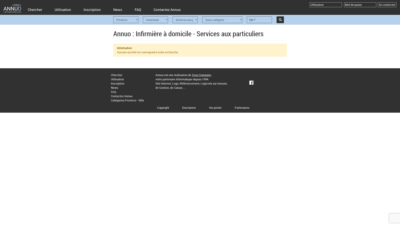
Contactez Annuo (167, 9)
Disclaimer (189, 108)
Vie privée (215, 108)
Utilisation (63, 9)
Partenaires (242, 108)
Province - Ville (134, 100)
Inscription (92, 9)
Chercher (35, 9)
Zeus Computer (201, 75)
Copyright (163, 108)
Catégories (118, 100)
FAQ (138, 9)
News (117, 9)
